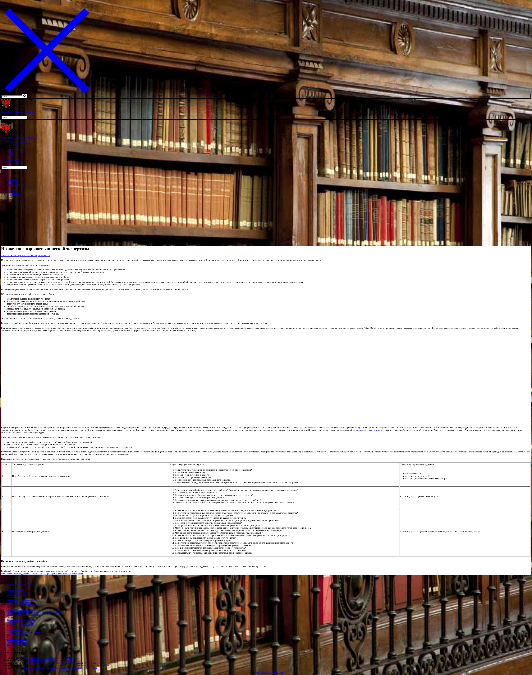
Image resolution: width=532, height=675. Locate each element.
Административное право (19, 584)
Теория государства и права (20, 624)
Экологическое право (17, 642)
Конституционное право (18, 602)
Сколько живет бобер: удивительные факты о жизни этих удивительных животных (71, 665)
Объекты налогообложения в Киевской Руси (50, 660)
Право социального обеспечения (22, 614)
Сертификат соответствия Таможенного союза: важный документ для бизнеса (59, 663)
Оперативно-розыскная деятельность (24, 607)
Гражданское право (16, 592)
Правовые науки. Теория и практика (18, 112)
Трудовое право (14, 627)
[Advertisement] (266, 219)
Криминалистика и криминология (33, 255)
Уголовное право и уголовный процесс (25, 632)
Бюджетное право (15, 589)
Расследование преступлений (21, 619)
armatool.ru (262, 672)
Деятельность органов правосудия (23, 597)
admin (4, 255)
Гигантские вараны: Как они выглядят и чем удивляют (50, 658)
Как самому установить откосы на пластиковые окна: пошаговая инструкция (60, 668)
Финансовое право (16, 634)
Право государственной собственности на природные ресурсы (36, 612)
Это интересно (14, 647)
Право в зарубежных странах (20, 609)
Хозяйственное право (17, 639)
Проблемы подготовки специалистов (24, 617)
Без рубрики (12, 587)
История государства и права (20, 599)
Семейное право (14, 622)
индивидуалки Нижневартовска (367, 430)
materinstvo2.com (275, 672)
